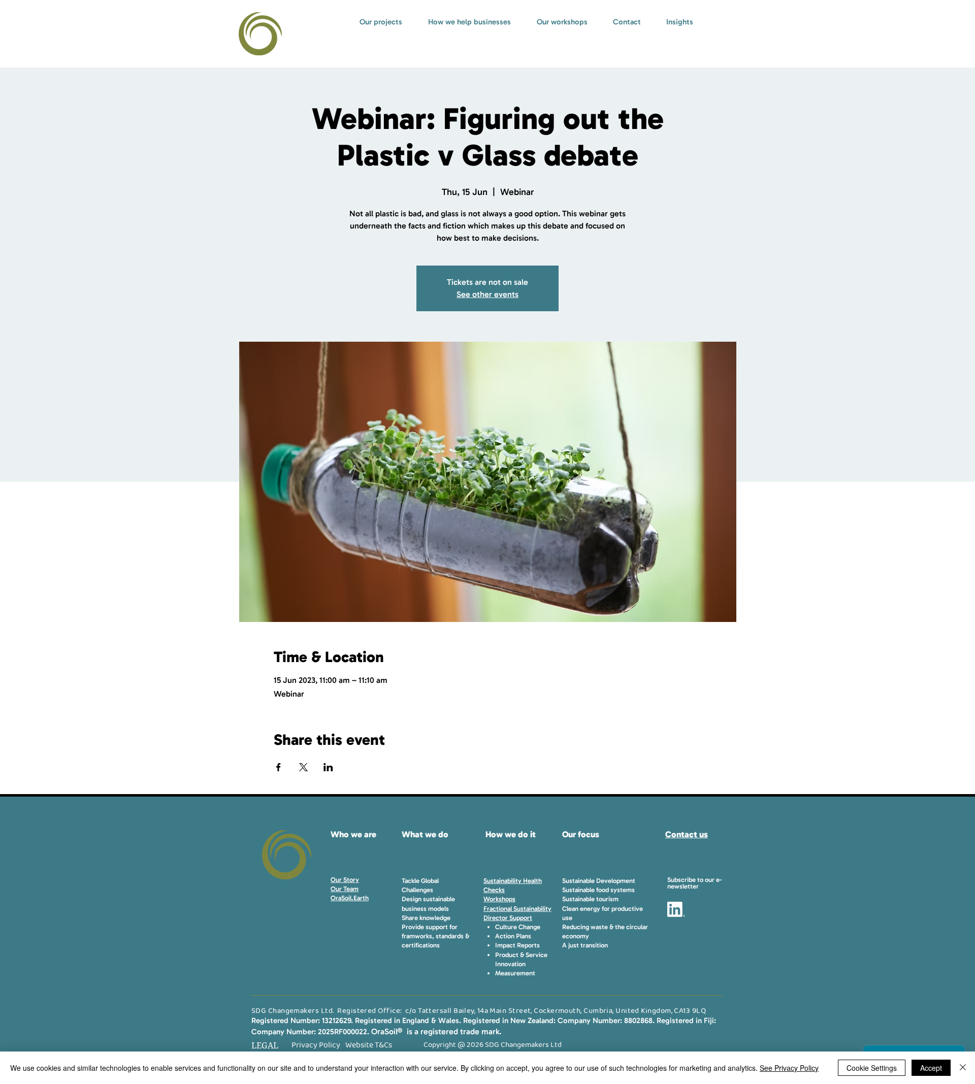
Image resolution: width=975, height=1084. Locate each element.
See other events (487, 294)
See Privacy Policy (789, 1068)
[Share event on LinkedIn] (328, 767)
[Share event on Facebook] (278, 767)
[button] (694, 883)
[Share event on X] (303, 767)
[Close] (963, 1068)
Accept (931, 1068)
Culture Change (517, 927)
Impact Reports (517, 945)
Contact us (686, 834)
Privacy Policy (315, 1045)
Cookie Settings (872, 1068)
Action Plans (513, 936)
